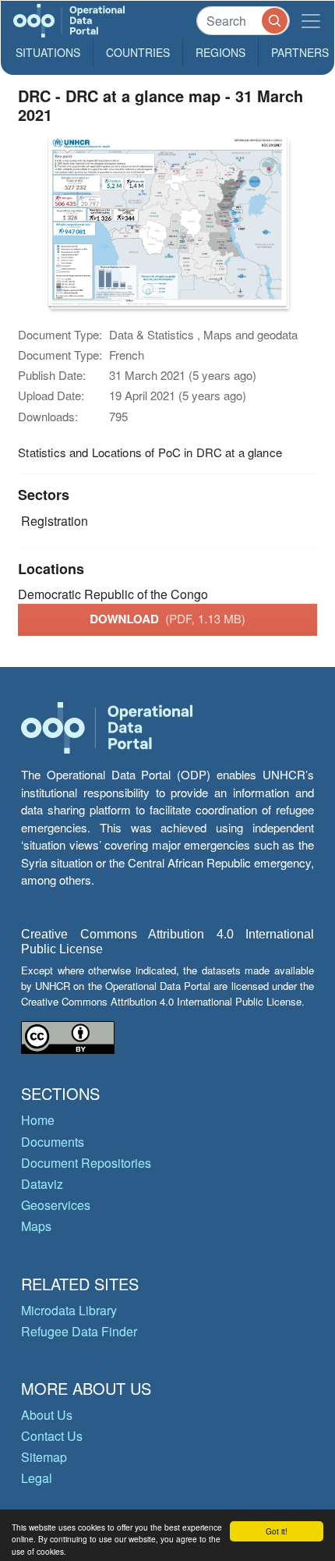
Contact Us (52, 1436)
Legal (36, 1478)
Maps (36, 1226)
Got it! (276, 1531)
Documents (52, 1142)
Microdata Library (69, 1310)
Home (38, 1120)
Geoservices (55, 1205)
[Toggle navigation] (311, 20)
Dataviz (42, 1184)
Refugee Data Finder (79, 1331)
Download (167, 618)
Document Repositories (86, 1163)
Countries (138, 52)
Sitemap (44, 1457)
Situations (48, 52)
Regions (220, 52)
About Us (46, 1415)
